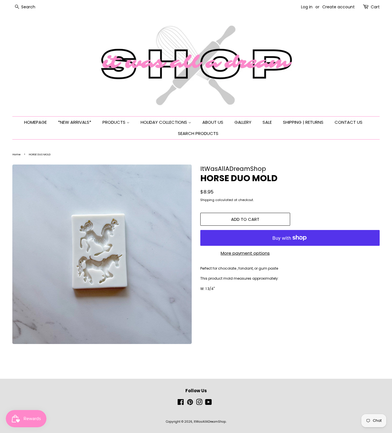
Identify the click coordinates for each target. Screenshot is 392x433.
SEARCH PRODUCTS (198, 133)
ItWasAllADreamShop (210, 422)
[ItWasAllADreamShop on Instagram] (199, 403)
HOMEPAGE (35, 122)
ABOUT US (212, 122)
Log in (307, 7)
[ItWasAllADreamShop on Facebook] (180, 403)
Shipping (207, 200)
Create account (338, 7)
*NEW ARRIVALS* (74, 122)
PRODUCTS (114, 122)
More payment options (245, 253)
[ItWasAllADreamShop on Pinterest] (190, 403)
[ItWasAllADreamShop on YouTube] (208, 403)
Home (16, 154)
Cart (375, 7)
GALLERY (242, 122)
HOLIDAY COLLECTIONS (164, 122)
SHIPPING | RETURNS (303, 122)
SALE (267, 122)
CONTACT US (348, 122)
